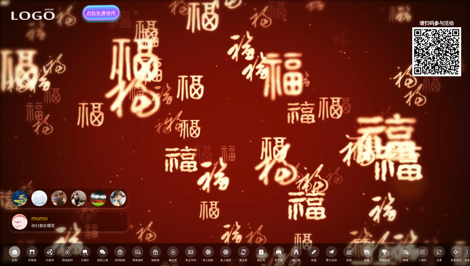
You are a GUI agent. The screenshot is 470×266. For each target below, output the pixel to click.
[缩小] (459, 83)
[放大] (450, 83)
